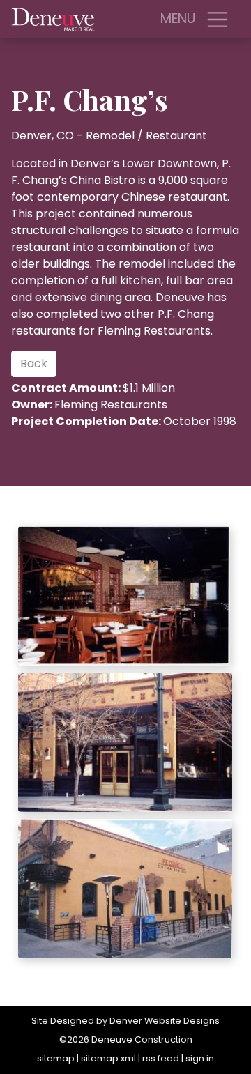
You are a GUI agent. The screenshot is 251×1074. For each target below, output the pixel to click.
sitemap (56, 1058)
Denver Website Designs (164, 1021)
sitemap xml (108, 1058)
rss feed (160, 1058)
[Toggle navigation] (217, 19)
